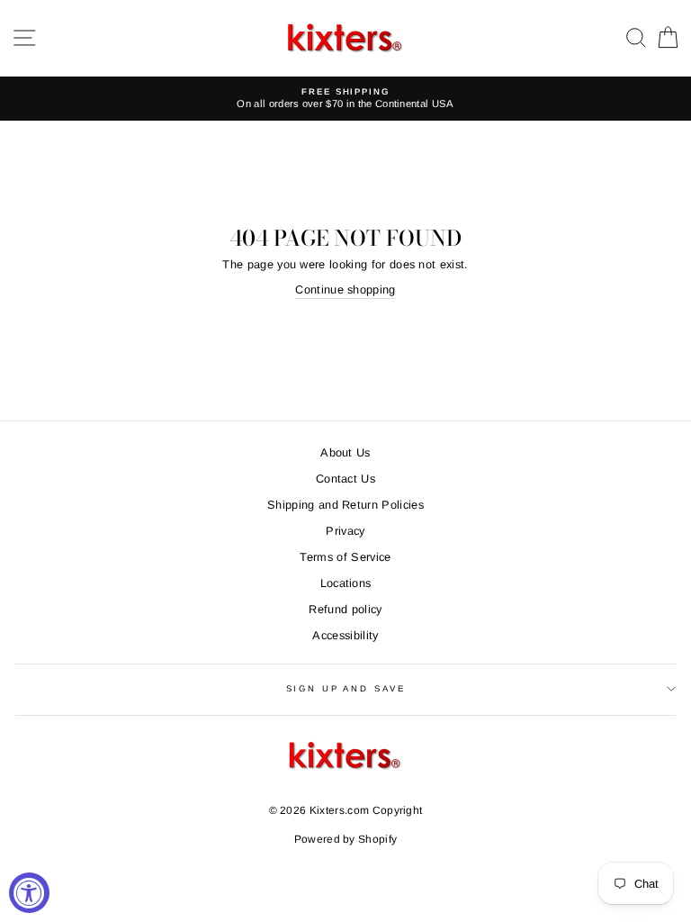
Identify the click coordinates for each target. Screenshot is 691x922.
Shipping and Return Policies (345, 504)
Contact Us (345, 478)
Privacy (345, 531)
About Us (345, 452)
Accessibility (345, 635)
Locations (346, 583)
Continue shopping (345, 289)
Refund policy (345, 609)
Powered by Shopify (346, 839)
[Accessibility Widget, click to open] (29, 892)
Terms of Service (345, 557)
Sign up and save (346, 688)
